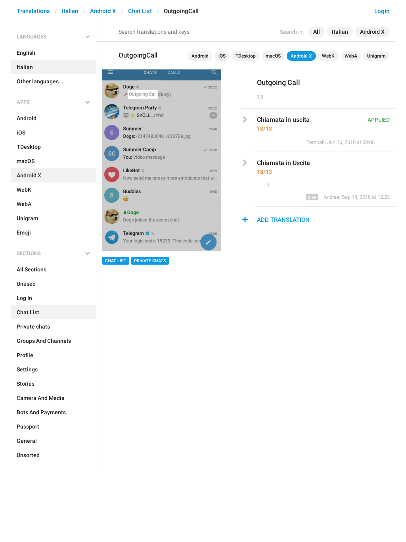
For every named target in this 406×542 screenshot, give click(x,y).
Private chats (150, 260)
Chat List (140, 11)
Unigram (376, 56)
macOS (273, 56)
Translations (33, 11)
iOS (222, 56)
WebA (351, 56)
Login (381, 11)
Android (200, 56)
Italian (70, 11)
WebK (328, 56)
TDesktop (246, 56)
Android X (103, 11)
